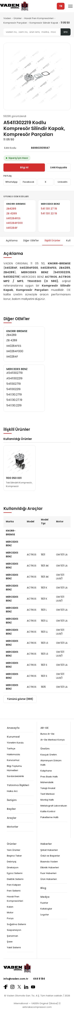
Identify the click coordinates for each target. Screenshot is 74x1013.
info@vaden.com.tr (15, 978)
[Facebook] (5, 987)
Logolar (44, 914)
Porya (10, 918)
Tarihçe (11, 748)
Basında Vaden (49, 861)
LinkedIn (62, 181)
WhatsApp (11, 181)
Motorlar (12, 826)
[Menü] (70, 6)
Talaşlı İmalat (47, 788)
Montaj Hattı (47, 799)
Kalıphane (46, 770)
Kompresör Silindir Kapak (44, 22)
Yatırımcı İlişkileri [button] (18, 785)
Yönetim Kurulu (15, 742)
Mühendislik (47, 782)
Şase (10, 941)
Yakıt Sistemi (14, 947)
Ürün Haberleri (48, 879)
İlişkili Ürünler (52, 240)
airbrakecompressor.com (37, 1007)
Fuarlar (44, 902)
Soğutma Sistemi (16, 924)
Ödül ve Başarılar (50, 855)
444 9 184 (39, 978)
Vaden (7, 18)
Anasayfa (13, 728)
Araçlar (11, 818)
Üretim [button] (45, 748)
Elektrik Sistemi (15, 879)
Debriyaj (11, 861)
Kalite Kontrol (47, 811)
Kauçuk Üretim (48, 754)
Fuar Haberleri (48, 873)
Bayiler (11, 809)
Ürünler (18, 18)
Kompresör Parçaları (15, 22)
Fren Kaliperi (14, 884)
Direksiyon (12, 867)
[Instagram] (12, 987)
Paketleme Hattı (49, 817)
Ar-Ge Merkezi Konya (52, 739)
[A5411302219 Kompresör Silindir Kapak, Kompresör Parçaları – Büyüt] (37, 76)
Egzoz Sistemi (14, 873)
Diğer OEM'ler (31, 240)
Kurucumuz (13, 760)
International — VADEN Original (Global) (36, 1003)
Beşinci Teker (14, 855)
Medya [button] (44, 897)
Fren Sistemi (13, 890)
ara (65, 32)
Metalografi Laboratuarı (53, 805)
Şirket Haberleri (49, 850)
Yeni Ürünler (13, 850)
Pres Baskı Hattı (49, 776)
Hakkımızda (13, 754)
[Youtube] (33, 986)
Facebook (28, 181)
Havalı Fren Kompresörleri (39, 18)
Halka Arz (12, 791)
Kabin (10, 906)
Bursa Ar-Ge (47, 733)
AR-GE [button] (44, 728)
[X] (19, 987)
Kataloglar (46, 908)
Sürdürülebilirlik (15, 776)
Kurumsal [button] (13, 736)
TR (60, 6)
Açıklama (12, 240)
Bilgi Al (24, 167)
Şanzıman (12, 936)
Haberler (46, 844)
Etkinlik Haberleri (49, 867)
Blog (43, 888)
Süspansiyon (14, 930)
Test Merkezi (47, 794)
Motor (10, 912)
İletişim (12, 800)
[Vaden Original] (14, 6)
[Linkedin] (26, 987)
